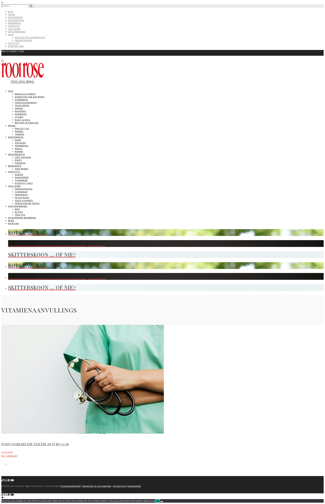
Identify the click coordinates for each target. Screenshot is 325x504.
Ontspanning (16, 31)
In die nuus (22, 197)
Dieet (18, 160)
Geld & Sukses (24, 200)
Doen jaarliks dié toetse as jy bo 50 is (35, 444)
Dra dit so (22, 128)
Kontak (13, 223)
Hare (18, 140)
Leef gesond (23, 157)
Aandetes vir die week (29, 97)
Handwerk (22, 177)
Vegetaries (22, 105)
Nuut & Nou (22, 120)
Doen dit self (24, 183)
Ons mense (21, 169)
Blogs (19, 212)
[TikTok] (2, 480)
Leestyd (13, 43)
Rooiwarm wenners (22, 217)
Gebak (19, 108)
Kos (10, 11)
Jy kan (19, 117)
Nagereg (20, 111)
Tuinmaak (21, 180)
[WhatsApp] (7, 480)
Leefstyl (14, 26)
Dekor (19, 174)
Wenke (19, 131)
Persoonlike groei (27, 203)
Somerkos (21, 100)
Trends (19, 134)
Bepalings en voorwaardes (96, 486)
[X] (4, 480)
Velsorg (20, 143)
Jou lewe (14, 186)
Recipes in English (27, 123)
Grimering (21, 146)
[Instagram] (10, 480)
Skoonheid (15, 17)
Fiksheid (20, 163)
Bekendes (14, 23)
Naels (18, 149)
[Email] (12, 480)
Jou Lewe (14, 29)
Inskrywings (23, 40)
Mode (11, 14)
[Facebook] (8, 480)
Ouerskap (21, 192)
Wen (11, 34)
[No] (161, 501)
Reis (17, 209)
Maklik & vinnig (25, 94)
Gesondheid (16, 20)
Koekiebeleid (134, 486)
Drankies (21, 114)
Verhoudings (23, 189)
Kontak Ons (16, 46)
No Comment (9, 455)
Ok (157, 501)
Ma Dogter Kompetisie (30, 37)
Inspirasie (21, 195)
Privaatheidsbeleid (70, 486)
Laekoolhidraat (26, 102)
